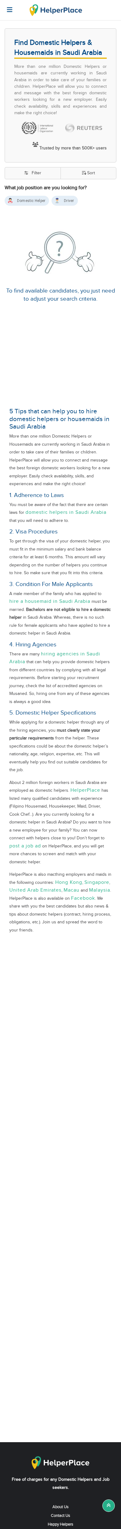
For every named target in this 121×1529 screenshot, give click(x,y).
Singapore (96, 882)
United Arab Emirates (35, 890)
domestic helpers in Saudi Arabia (65, 512)
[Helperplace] (6, 6)
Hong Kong (68, 882)
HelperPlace (85, 790)
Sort (91, 173)
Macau (71, 890)
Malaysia (99, 890)
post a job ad (25, 846)
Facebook (83, 898)
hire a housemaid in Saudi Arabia (49, 601)
